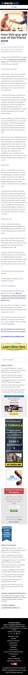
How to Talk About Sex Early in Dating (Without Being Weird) (12, 376)
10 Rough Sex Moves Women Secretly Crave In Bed (11, 580)
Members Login (13, 636)
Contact (13, 656)
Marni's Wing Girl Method (10, 2)
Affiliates (13, 647)
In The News (13, 645)
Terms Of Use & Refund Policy (13, 652)
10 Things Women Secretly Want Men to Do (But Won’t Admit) (12, 576)
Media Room (13, 643)
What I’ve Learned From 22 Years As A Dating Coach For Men (13, 386)
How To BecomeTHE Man (14, 400)
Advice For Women (13, 640)
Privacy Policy (13, 649)
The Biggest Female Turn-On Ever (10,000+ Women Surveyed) (13, 381)
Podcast (13, 638)
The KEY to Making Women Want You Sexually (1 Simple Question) (13, 391)
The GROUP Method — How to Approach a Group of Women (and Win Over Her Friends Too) (13, 370)
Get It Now (14, 414)
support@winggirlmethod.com (10, 607)
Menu (15, 7)
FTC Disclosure (13, 654)
